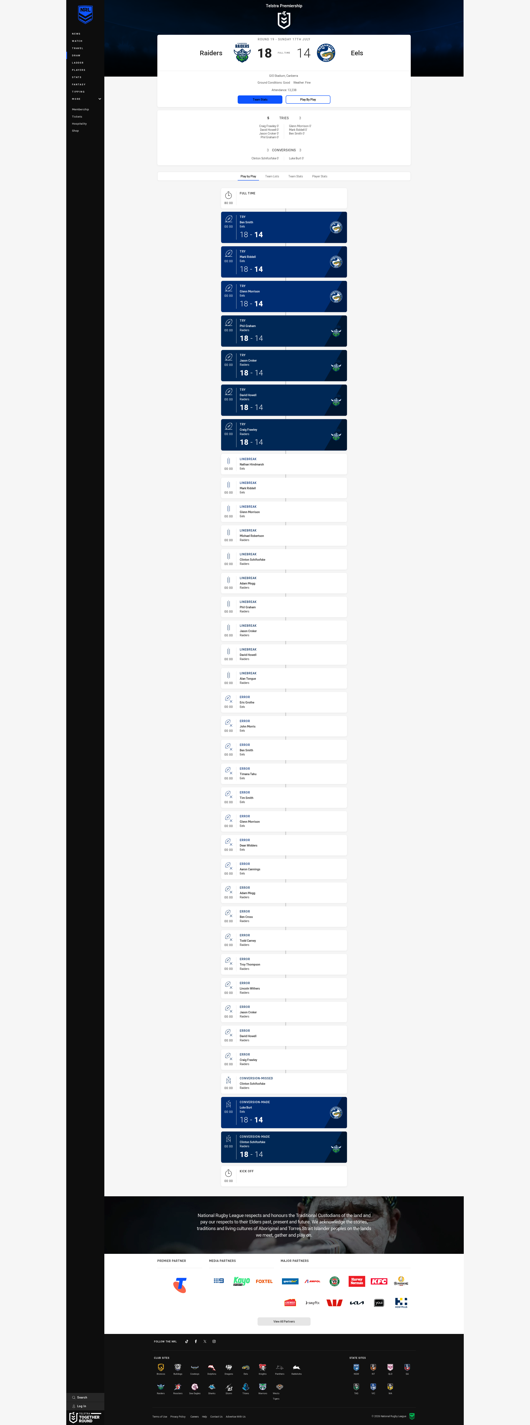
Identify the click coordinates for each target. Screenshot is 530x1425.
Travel (78, 48)
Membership (80, 109)
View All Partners (284, 1321)
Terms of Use (159, 1416)
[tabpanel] (284, 689)
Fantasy (79, 84)
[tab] (248, 176)
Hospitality (79, 123)
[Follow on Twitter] (205, 1341)
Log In (81, 1406)
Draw (76, 55)
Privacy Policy (178, 1416)
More (76, 98)
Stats (77, 77)
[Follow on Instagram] (214, 1341)
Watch (77, 40)
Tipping (78, 91)
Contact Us (216, 1416)
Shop (75, 130)
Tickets (77, 116)
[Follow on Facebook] (196, 1341)
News (76, 33)
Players (79, 69)
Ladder (78, 62)
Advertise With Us (236, 1416)
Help (204, 1416)
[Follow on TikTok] (186, 1341)
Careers (194, 1416)
